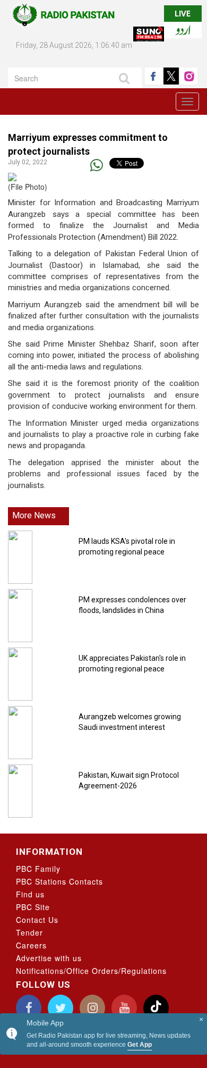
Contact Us (37, 919)
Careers (31, 945)
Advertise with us (49, 958)
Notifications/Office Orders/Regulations (91, 970)
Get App (139, 1044)
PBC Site (33, 907)
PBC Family (38, 868)
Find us (30, 894)
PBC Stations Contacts (59, 881)
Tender (29, 932)
